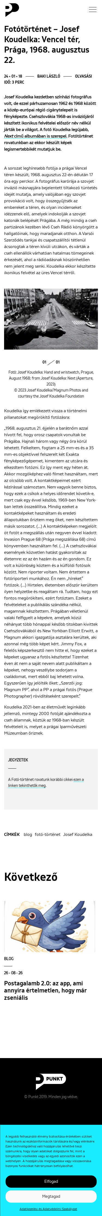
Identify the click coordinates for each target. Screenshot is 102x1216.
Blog (9, 959)
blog (28, 834)
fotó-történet (47, 834)
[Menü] (93, 9)
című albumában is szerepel (35, 136)
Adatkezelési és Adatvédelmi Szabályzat (48, 1209)
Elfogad (51, 1182)
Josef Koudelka (77, 834)
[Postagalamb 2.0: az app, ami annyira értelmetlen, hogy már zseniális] (49, 926)
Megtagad (51, 1196)
